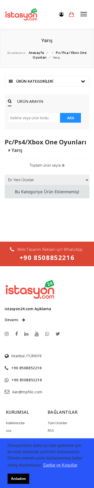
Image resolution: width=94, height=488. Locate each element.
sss (8, 430)
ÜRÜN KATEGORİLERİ (34, 81)
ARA (70, 117)
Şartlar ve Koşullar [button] (60, 465)
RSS (51, 430)
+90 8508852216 (47, 257)
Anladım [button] (18, 478)
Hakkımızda (15, 423)
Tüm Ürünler (57, 423)
